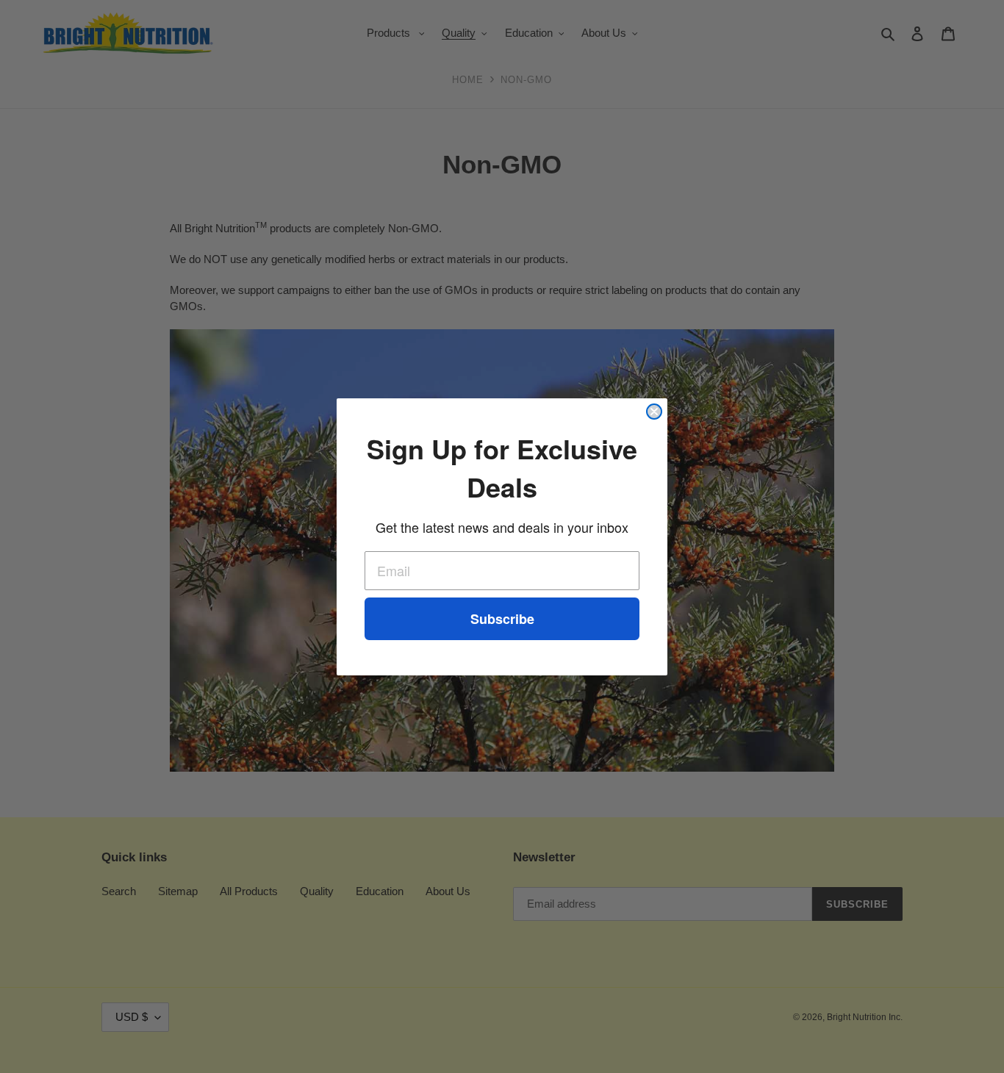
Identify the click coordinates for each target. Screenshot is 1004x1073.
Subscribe (502, 618)
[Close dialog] (654, 411)
